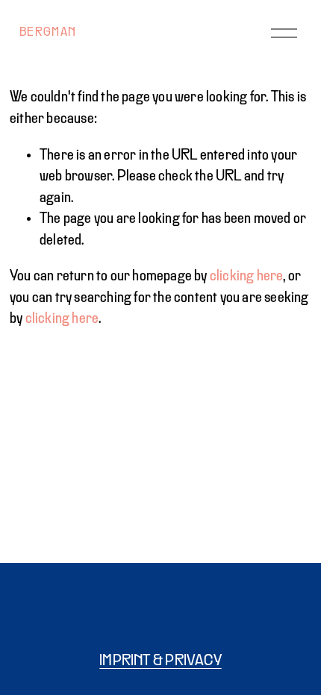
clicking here (247, 276)
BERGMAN (48, 33)
